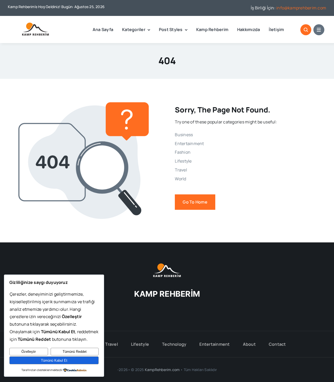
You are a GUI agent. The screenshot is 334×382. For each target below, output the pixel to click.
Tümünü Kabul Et (54, 360)
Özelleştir (28, 352)
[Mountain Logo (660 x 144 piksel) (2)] (35, 24)
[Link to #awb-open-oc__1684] (318, 29)
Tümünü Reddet (75, 352)
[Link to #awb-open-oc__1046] (305, 29)
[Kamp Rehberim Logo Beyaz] (167, 265)
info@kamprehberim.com (301, 8)
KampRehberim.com (162, 369)
